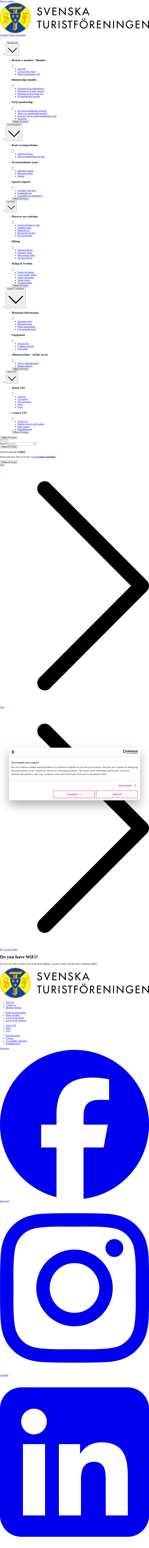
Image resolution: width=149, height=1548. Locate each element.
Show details (125, 785)
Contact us (11, 1005)
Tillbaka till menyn (8, 438)
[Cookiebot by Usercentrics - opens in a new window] (125, 752)
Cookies (9, 1038)
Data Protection (13, 1035)
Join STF (10, 1002)
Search (3, 443)
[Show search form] (4, 440)
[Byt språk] (1, 440)
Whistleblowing (13, 1043)
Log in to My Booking (16, 1020)
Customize (72, 794)
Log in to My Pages (15, 1018)
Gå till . (43, 457)
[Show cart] (7, 440)
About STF (11, 1025)
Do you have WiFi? (9, 949)
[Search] (35, 443)
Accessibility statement (16, 1041)
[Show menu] (1, 38)
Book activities (12, 1015)
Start (2, 465)
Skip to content (7, 1)
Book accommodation (16, 1012)
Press (8, 1028)
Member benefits (13, 1007)
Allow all (116, 794)
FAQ (2, 707)
